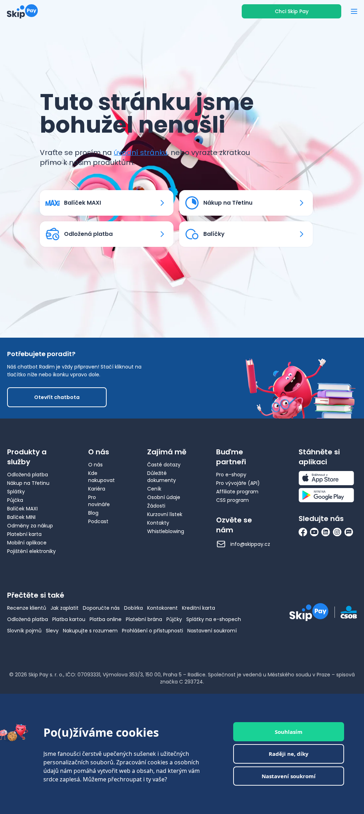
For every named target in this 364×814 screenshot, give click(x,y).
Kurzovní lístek (164, 514)
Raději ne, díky (289, 753)
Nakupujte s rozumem (90, 630)
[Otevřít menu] (354, 11)
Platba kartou (68, 619)
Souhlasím (289, 731)
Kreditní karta (198, 607)
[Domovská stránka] (22, 11)
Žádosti (156, 505)
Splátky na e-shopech (213, 619)
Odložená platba (27, 474)
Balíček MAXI (22, 508)
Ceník (154, 488)
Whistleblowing (165, 531)
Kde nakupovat (101, 477)
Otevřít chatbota (57, 397)
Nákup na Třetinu (28, 483)
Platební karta (24, 534)
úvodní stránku (140, 152)
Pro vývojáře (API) (238, 483)
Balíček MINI (21, 517)
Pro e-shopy (231, 474)
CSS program (232, 500)
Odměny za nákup (30, 525)
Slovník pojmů (24, 630)
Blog (93, 512)
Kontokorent (162, 607)
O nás (95, 464)
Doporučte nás (101, 607)
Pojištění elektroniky (31, 551)
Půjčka (15, 500)
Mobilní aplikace (27, 542)
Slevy (52, 630)
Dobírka (133, 607)
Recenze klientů (26, 607)
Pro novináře (99, 501)
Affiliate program (237, 491)
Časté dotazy (164, 464)
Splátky (16, 491)
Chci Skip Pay (292, 11)
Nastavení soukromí (212, 630)
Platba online (106, 619)
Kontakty (158, 522)
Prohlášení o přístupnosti (152, 630)
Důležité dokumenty (161, 477)
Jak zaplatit (64, 607)
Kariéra (96, 488)
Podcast (98, 521)
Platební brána (144, 619)
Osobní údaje (163, 497)
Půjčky (174, 619)
